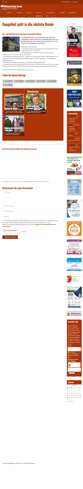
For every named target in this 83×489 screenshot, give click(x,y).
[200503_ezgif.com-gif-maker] (74, 200)
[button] (46, 16)
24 (67, 397)
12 (71, 393)
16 (80, 393)
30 (80, 397)
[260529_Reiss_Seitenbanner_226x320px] (74, 287)
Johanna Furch (7, 181)
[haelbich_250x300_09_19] (74, 157)
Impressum (19, 463)
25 (69, 397)
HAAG (47, 181)
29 (78, 397)
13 (74, 393)
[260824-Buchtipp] (14, 94)
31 (67, 399)
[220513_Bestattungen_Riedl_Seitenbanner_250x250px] (74, 240)
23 (80, 395)
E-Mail (70, 346)
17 (67, 395)
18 (69, 395)
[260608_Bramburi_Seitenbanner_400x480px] (74, 179)
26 (71, 397)
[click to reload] (74, 365)
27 (74, 397)
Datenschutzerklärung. (8, 224)
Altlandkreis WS (32, 181)
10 (67, 393)
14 (76, 393)
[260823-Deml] (14, 116)
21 (76, 395)
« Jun (68, 401)
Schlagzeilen (39, 181)
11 (69, 393)
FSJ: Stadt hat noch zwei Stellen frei (74, 140)
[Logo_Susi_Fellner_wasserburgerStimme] (74, 258)
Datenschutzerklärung (73, 353)
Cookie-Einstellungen (29, 463)
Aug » (71, 401)
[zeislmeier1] (74, 312)
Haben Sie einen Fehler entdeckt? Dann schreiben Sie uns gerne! (19, 149)
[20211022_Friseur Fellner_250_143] (74, 275)
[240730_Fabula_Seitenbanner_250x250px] (74, 222)
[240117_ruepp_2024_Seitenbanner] (74, 69)
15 (78, 393)
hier (70, 344)
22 (78, 395)
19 (71, 395)
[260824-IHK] (36, 94)
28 (76, 397)
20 (74, 395)
